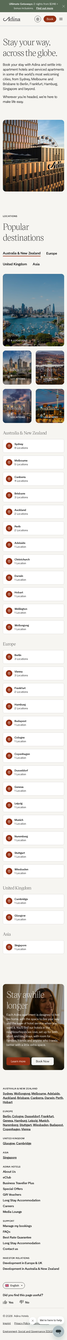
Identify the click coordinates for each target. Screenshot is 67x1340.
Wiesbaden (40, 1124)
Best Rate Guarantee (17, 1237)
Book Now (42, 1061)
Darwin (49, 1097)
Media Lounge (12, 1211)
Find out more (44, 8)
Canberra (37, 1097)
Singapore (10, 1157)
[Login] (37, 19)
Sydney (8, 1093)
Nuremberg (10, 1124)
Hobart (8, 1102)
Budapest (56, 1124)
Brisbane (23, 1097)
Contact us (10, 1248)
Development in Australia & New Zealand (31, 1268)
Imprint (7, 1323)
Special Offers (13, 1188)
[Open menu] (61, 19)
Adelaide (53, 1093)
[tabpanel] (33, 348)
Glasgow (9, 1143)
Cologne (18, 1116)
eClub (7, 1177)
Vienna (26, 1129)
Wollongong (22, 1093)
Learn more (18, 1061)
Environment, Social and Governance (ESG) (28, 1331)
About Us (9, 1171)
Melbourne (38, 1093)
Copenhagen (11, 1129)
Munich (44, 1120)
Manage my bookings (17, 1225)
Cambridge (23, 1143)
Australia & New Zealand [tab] (22, 253)
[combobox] (5, 1285)
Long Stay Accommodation (21, 1200)
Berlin (7, 1116)
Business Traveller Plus (18, 1183)
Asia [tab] (36, 264)
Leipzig (33, 1120)
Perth (59, 1097)
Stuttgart (25, 1124)
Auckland (9, 1097)
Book (50, 19)
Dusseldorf (32, 1116)
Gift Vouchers (12, 1194)
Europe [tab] (51, 253)
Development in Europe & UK (22, 1263)
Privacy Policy (22, 1323)
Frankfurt (47, 1116)
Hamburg (20, 1120)
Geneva (8, 1120)
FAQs (6, 1231)
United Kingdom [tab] (15, 264)
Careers (8, 1206)
